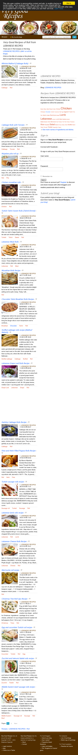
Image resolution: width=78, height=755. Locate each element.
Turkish (4, 237)
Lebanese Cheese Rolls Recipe (14, 541)
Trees (12, 623)
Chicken (4, 206)
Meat (16, 266)
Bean (45, 109)
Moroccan (53, 122)
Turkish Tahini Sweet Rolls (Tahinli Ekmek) (18, 210)
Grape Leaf (5, 387)
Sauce (57, 124)
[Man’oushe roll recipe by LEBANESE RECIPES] (10, 578)
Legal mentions (7, 746)
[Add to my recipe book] (30, 63)
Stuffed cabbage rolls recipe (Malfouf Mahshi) (17, 331)
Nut (57, 122)
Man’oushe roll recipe (10, 570)
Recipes (4, 37)
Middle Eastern (6, 716)
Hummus (53, 115)
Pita (7, 178)
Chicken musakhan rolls (11, 182)
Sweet (17, 237)
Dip (60, 112)
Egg (24, 654)
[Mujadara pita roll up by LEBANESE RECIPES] (10, 161)
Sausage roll (6, 508)
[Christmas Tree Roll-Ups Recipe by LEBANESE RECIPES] (10, 606)
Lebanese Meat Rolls (10, 241)
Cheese (12, 565)
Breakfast (5, 326)
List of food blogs (66, 738)
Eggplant (66, 112)
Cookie (52, 112)
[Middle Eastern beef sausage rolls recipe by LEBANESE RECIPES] (10, 697)
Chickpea (43, 112)
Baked (42, 109)
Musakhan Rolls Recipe (11, 270)
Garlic (44, 115)
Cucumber (5, 654)
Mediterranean (66, 119)
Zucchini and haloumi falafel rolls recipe (18, 658)
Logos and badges (47, 746)
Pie (63, 122)
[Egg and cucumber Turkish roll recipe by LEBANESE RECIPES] (10, 635)
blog (4, 748)
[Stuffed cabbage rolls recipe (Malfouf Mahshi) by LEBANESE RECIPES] (10, 340)
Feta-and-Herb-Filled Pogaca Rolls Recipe (18, 450)
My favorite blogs (16, 37)
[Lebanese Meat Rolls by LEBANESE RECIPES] (10, 249)
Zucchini (4, 683)
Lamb (17, 537)
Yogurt (59, 127)
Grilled (48, 115)
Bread (51, 109)
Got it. (69, 3)
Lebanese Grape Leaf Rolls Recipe (15, 363)
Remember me (47, 176)
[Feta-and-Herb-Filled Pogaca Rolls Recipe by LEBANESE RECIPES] (10, 461)
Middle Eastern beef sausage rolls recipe (18, 687)
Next (15, 723)
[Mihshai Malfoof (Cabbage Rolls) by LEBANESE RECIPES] (10, 71)
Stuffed (25, 359)
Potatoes (72, 122)
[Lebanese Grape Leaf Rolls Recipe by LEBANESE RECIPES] (10, 371)
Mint (49, 122)
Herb (8, 477)
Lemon (54, 119)
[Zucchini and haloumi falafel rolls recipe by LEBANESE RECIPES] (10, 666)
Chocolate (13, 326)
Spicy (63, 124)
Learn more (58, 8)
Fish (41, 115)
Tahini (10, 237)
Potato (68, 122)
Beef (3, 718)
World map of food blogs (68, 740)
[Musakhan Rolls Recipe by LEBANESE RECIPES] (10, 278)
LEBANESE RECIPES (11, 51)
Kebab (57, 115)
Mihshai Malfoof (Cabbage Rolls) (15, 63)
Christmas (5, 623)
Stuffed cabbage (7, 359)
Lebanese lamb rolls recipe (12, 512)
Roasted (47, 124)
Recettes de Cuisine (67, 746)
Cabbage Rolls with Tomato (13, 125)
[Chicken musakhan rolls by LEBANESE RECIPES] (10, 190)
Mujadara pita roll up (10, 153)
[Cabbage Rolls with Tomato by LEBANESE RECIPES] (10, 133)
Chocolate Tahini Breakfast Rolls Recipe (18, 299)
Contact (24, 744)
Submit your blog (47, 738)
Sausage (22, 508)
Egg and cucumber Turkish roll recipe (17, 627)
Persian (60, 122)
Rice (42, 124)
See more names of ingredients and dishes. (58, 129)
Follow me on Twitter (9, 750)
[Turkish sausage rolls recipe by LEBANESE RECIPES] (10, 489)
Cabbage (4, 87)
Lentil (57, 119)
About (24, 742)
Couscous (56, 112)
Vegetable (55, 127)
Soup (60, 124)
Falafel (11, 683)
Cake (54, 109)
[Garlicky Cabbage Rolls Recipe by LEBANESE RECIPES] (10, 430)
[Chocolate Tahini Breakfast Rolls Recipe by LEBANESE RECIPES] (10, 307)
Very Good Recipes (6, 736)
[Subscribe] (20, 66)
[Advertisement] (19, 107)
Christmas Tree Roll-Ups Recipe (14, 598)
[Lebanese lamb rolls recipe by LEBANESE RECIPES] (10, 520)
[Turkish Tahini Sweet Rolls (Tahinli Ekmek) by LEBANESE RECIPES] (10, 221)
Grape (22, 387)
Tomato (12, 149)
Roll (11, 87)
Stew (66, 124)
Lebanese (5, 266)
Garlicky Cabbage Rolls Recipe (14, 422)
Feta (13, 477)
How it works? (46, 740)
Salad (52, 124)
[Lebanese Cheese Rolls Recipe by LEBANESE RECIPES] (10, 549)
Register (63, 182)
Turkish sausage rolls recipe (13, 481)
